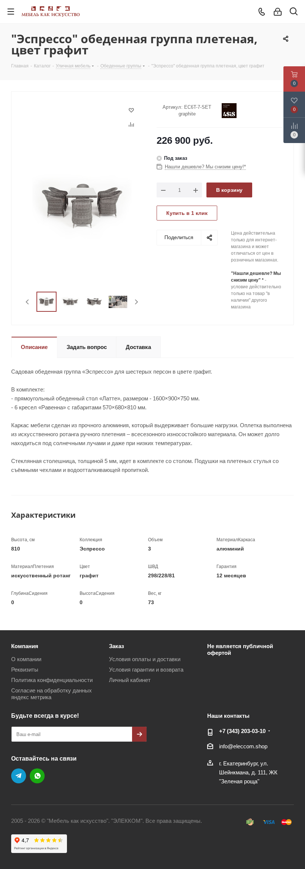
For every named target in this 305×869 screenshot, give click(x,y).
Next (136, 301)
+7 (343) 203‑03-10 (242, 731)
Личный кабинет (130, 680)
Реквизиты (24, 669)
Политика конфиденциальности (52, 680)
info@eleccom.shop (243, 746)
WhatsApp (37, 775)
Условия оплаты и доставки (144, 659)
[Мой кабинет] (278, 12)
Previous (27, 301)
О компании (26, 659)
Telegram (18, 775)
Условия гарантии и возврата (146, 669)
